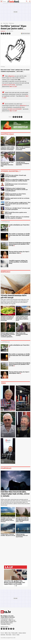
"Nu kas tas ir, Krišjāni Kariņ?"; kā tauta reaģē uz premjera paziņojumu (17, 208)
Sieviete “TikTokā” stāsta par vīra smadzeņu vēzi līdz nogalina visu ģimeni (17, 217)
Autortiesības (3, 634)
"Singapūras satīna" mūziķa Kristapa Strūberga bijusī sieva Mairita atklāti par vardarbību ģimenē (16, 189)
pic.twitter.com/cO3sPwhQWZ (15, 109)
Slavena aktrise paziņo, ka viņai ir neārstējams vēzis (19, 252)
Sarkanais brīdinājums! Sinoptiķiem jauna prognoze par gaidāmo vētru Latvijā (19, 244)
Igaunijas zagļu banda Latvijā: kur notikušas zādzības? (17, 198)
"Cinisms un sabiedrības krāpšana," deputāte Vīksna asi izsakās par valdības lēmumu (17, 180)
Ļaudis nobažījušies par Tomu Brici (19, 225)
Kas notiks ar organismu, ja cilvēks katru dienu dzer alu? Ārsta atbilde (19, 234)
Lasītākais (5, 222)
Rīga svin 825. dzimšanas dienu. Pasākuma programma (23, 148)
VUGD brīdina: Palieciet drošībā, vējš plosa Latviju (8, 535)
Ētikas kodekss (9, 634)
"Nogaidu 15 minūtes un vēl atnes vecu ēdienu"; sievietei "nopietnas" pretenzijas (7, 318)
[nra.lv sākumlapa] (4, 1)
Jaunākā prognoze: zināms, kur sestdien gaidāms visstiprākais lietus (18, 262)
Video (3, 383)
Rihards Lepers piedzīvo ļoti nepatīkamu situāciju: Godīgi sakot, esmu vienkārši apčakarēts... (8, 334)
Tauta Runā (5, 23)
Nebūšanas (11, 23)
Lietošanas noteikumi (22, 632)
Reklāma (6, 632)
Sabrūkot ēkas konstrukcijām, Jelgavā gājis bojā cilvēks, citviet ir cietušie (15, 494)
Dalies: (10, 116)
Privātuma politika (14, 632)
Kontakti (18, 634)
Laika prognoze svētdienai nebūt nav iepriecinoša (22, 535)
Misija (10, 632)
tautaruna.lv (3, 31)
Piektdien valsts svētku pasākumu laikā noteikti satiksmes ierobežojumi (7, 148)
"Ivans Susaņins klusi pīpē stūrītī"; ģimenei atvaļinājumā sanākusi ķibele (22, 318)
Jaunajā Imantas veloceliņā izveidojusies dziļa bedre (22, 163)
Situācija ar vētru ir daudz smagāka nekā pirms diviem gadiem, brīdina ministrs (8, 519)
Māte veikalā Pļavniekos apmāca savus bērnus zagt (16, 213)
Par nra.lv (2, 632)
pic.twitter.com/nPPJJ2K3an (8, 84)
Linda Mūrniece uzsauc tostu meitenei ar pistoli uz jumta (16, 184)
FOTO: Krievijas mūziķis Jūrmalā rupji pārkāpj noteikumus (15, 176)
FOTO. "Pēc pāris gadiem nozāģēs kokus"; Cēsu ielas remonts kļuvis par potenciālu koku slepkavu (17, 204)
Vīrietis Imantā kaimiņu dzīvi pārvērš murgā (14, 296)
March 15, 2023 (13, 86)
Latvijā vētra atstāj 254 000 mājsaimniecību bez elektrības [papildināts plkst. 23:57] (22, 519)
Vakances (14, 634)
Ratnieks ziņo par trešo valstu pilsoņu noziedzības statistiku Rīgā (7, 164)
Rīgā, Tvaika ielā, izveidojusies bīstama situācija (22, 334)
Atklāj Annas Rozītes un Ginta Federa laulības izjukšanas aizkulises (15, 194)
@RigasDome (11, 76)
